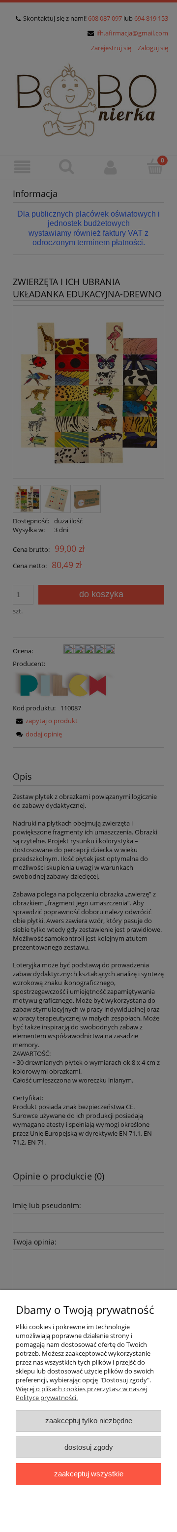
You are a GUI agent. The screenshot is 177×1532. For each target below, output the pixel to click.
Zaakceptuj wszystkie (88, 1473)
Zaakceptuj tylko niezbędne (88, 1420)
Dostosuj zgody (88, 1447)
